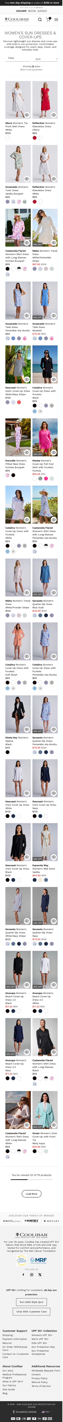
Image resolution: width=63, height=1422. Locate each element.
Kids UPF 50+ (39, 1343)
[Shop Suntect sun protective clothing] (31, 1221)
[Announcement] (31, 3)
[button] (17, 126)
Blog (5, 1393)
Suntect (42, 11)
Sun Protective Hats (43, 1347)
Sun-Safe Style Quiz (31, 1302)
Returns (7, 1343)
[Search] (40, 19)
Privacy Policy (39, 1378)
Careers (36, 1374)
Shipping (8, 1335)
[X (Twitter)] (40, 1274)
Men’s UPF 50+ (40, 1339)
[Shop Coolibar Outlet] (51, 1221)
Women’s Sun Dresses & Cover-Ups (30, 35)
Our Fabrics (9, 1385)
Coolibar (21, 11)
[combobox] (40, 19)
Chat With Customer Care (31, 1311)
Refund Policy (40, 1382)
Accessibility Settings (26, 1411)
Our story (8, 1370)
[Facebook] (23, 1275)
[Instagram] (31, 1274)
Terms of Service (41, 1386)
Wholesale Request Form (46, 1370)
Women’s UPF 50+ (42, 1335)
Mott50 (32, 11)
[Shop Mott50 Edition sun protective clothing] (12, 1221)
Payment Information (15, 1339)
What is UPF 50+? (13, 1381)
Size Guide (9, 1389)
